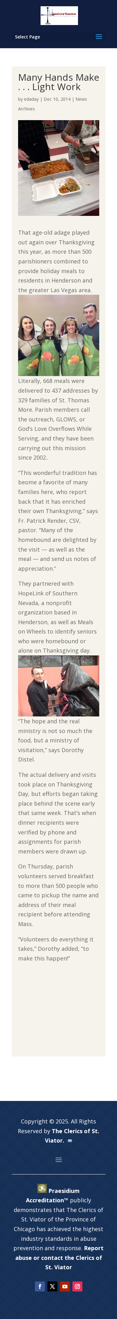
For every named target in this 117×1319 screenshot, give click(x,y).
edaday (31, 99)
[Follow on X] (52, 1286)
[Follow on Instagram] (77, 1286)
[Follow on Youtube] (65, 1286)
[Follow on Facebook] (40, 1286)
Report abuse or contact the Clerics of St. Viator (59, 1257)
